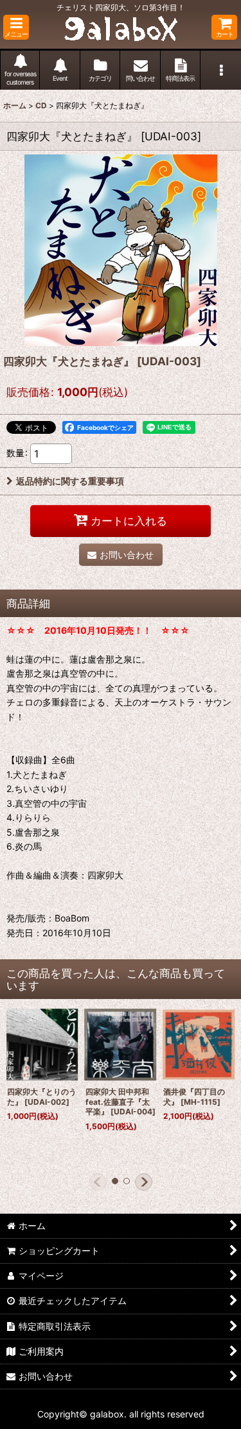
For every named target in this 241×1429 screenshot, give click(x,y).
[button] (16, 27)
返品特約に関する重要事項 (70, 480)
